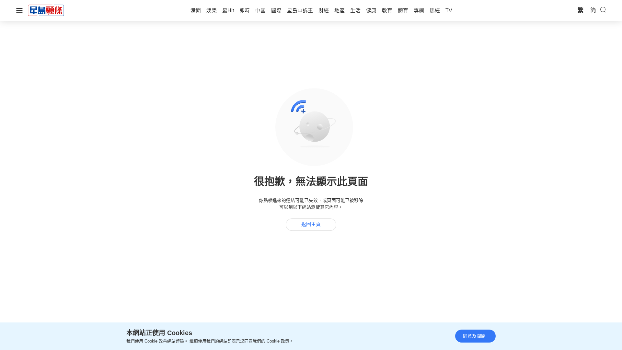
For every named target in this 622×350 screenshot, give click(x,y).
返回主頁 (311, 224)
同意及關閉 (474, 336)
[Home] (46, 10)
